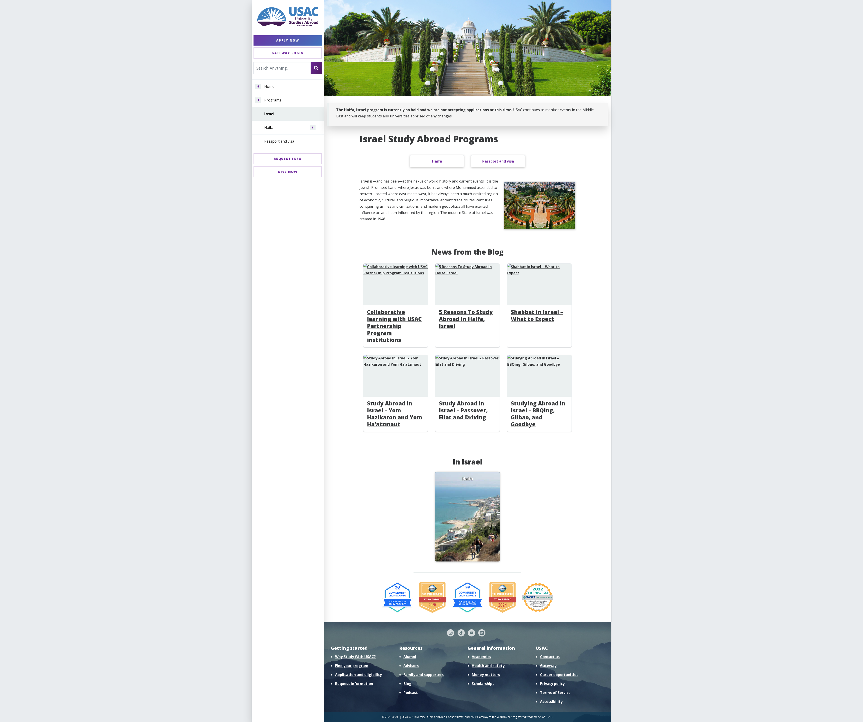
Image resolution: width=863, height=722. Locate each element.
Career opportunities (559, 674)
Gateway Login (287, 53)
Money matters (486, 674)
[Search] (316, 68)
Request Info (287, 158)
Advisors (411, 665)
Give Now (288, 171)
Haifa (268, 127)
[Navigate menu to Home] (258, 86)
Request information (354, 683)
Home (269, 86)
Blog (407, 683)
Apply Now (287, 40)
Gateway (548, 665)
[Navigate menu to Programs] (258, 100)
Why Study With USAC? (355, 656)
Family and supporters (423, 674)
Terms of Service (555, 692)
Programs (272, 100)
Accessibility (551, 701)
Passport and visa (279, 141)
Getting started (349, 648)
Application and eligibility (358, 674)
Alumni (409, 656)
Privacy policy (552, 683)
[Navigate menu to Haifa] (312, 127)
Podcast (410, 692)
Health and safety (488, 665)
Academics (481, 656)
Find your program (351, 665)
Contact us (550, 656)
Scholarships (483, 683)
